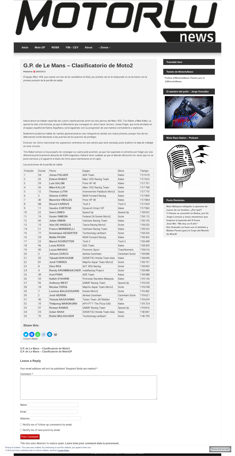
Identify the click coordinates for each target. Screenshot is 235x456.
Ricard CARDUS (59, 204)
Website (25, 418)
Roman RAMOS (58, 307)
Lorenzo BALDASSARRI (64, 291)
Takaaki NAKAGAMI (61, 258)
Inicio (25, 47)
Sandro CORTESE (60, 208)
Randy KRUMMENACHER (65, 270)
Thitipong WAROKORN (63, 303)
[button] (25, 334)
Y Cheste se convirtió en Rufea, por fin (187, 213)
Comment (26, 374)
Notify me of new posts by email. (41, 430)
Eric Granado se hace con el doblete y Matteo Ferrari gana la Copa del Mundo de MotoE (187, 230)
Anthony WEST (58, 283)
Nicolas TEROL (58, 287)
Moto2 (35, 339)
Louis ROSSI (57, 245)
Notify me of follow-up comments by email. (47, 424)
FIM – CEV (72, 47)
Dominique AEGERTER (63, 233)
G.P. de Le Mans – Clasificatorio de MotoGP (46, 351)
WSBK (55, 47)
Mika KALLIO (57, 187)
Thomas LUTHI (58, 191)
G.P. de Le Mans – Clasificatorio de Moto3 (45, 348)
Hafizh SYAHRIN (59, 278)
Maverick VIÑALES (60, 200)
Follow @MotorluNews (177, 78)
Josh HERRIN (57, 295)
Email (23, 411)
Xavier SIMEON (58, 216)
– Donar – (104, 47)
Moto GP (40, 47)
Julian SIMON (57, 220)
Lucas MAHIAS (58, 249)
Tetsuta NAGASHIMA (62, 299)
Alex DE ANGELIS (60, 224)
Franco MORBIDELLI (61, 229)
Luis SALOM (56, 183)
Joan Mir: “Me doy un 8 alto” (182, 223)
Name (23, 404)
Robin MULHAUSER (61, 316)
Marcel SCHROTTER (61, 241)
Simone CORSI (58, 195)
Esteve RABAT (58, 179)
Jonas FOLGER (58, 175)
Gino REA (55, 266)
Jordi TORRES (58, 262)
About (88, 47)
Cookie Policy (63, 450)
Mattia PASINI (57, 237)
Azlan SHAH (56, 312)
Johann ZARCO (58, 253)
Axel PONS (56, 274)
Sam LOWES (57, 212)
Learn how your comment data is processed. (92, 443)
